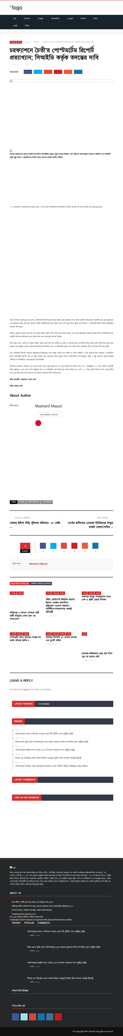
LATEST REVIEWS (23, 703)
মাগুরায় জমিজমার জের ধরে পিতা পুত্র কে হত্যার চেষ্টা (97, 655)
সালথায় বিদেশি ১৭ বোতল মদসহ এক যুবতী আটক (61, 639)
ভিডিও (27, 25)
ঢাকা (49, 593)
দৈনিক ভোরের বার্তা (33, 502)
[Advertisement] (61, 183)
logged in (27, 689)
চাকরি (15, 25)
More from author (41, 583)
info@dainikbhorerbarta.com (24, 914)
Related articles (20, 583)
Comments (44, 923)
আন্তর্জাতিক (55, 18)
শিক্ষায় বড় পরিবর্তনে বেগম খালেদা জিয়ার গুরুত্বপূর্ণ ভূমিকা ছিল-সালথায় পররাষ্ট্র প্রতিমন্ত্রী (60, 978)
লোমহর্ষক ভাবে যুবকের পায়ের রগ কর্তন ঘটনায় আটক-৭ (25, 639)
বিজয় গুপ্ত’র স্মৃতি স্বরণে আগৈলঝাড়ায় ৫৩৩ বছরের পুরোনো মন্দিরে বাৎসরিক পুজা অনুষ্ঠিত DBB (45, 33)
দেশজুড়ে (40, 18)
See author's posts (49, 414)
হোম (14, 18)
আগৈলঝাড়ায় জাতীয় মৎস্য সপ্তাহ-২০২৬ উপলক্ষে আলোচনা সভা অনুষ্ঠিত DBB (57, 962)
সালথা (68, 634)
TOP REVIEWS (43, 704)
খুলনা (85, 634)
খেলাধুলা (70, 18)
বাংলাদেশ (27, 18)
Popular (29, 923)
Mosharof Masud (48, 406)
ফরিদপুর (20, 593)
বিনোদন (83, 18)
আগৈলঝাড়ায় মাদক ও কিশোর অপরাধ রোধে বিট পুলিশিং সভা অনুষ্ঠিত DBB (38, 30)
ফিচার (96, 18)
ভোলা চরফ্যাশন (47, 502)
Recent (16, 923)
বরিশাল (19, 42)
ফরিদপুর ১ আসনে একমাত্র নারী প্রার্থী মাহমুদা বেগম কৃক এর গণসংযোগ (24, 616)
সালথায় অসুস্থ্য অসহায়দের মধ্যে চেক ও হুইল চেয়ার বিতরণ (96, 598)
